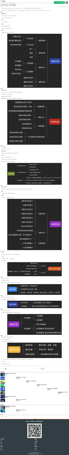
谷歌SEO (1, 441)
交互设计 (2, 416)
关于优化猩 (35, 448)
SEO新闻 (61, 6)
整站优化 (1, 442)
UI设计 (6, 416)
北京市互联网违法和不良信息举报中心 (34, 454)
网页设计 (35, 444)
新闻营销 (1, 448)
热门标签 (1, 414)
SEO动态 (3, 3)
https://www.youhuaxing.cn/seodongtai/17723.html (7, 364)
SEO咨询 (1, 444)
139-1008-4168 (60, 2)
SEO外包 (1, 443)
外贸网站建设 (35, 442)
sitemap (38, 454)
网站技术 (5, 3)
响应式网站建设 (36, 441)
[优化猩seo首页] (3, 1)
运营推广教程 (37, 452)
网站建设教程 (34, 452)
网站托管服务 (35, 443)
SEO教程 (31, 452)
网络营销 (67, 6)
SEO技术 (63, 6)
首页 (1, 3)
